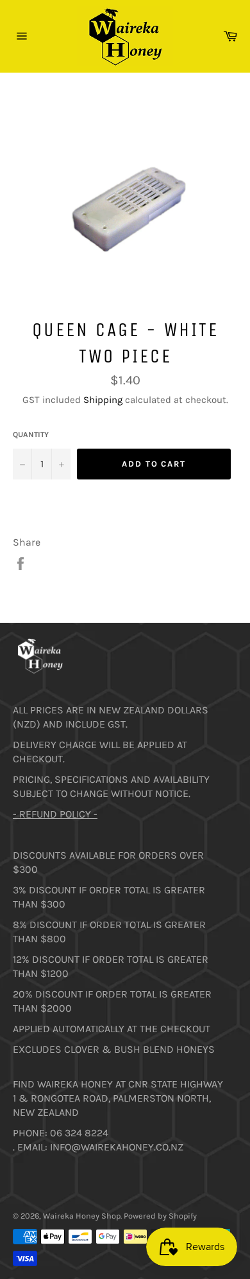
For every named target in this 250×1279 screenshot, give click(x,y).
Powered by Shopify (160, 1216)
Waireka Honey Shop (82, 1216)
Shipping (102, 400)
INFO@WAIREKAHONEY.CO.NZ (116, 1147)
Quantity (31, 434)
